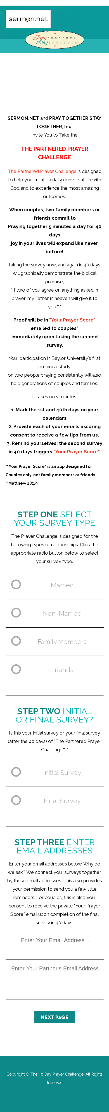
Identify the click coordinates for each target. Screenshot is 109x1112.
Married (62, 585)
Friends (62, 670)
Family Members (62, 641)
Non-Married (62, 613)
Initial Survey (62, 772)
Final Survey (62, 800)
